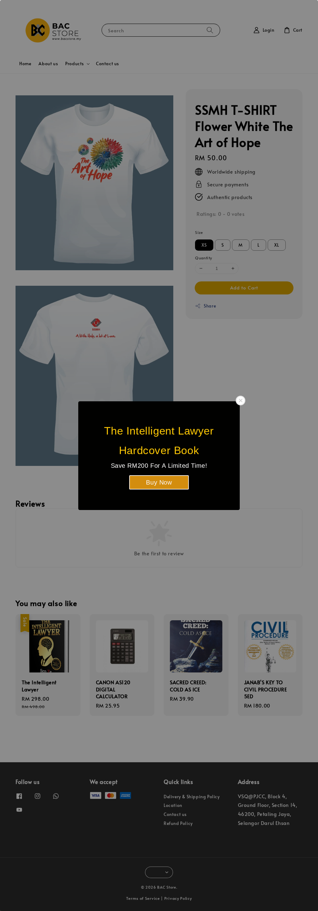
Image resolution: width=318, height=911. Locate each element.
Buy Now (159, 482)
